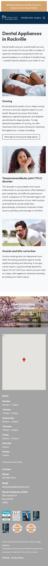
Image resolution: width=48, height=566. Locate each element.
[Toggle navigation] (44, 18)
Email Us (37, 18)
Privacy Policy (17, 557)
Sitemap (6, 557)
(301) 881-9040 (27, 18)
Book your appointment (24, 314)
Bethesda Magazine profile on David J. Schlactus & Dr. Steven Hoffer (24, 6)
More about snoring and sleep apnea (21, 137)
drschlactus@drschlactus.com (15, 486)
